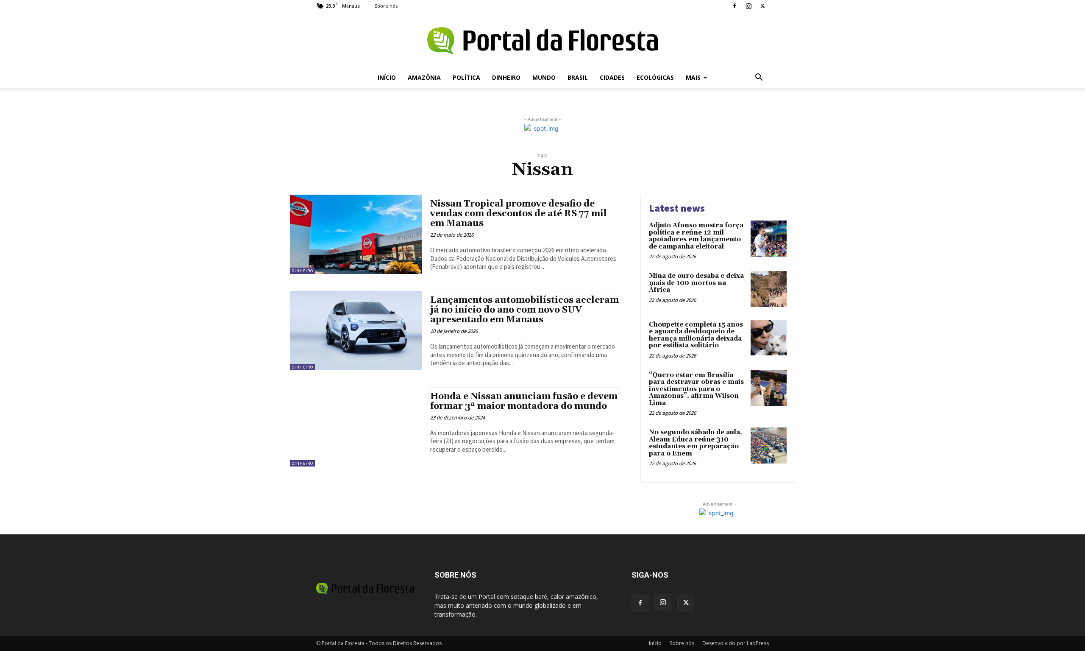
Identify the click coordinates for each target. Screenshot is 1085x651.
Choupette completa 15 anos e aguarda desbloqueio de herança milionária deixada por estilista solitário (696, 335)
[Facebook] (734, 6)
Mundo (544, 77)
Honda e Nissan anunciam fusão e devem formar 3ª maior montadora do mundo (524, 401)
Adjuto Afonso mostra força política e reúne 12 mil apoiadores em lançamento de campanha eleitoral (696, 236)
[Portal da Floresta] (542, 40)
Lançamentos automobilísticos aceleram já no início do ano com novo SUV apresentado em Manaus (524, 310)
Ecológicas (655, 77)
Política (466, 77)
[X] (762, 6)
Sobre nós (386, 6)
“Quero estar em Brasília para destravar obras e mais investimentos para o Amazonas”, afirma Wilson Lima (696, 389)
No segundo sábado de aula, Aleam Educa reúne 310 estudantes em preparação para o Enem (695, 443)
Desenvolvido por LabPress (735, 643)
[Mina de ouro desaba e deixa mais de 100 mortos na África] (769, 289)
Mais (693, 77)
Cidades (612, 77)
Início (387, 77)
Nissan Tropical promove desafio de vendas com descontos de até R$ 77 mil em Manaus (518, 213)
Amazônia (424, 77)
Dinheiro (506, 77)
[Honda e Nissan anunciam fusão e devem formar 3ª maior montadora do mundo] (356, 427)
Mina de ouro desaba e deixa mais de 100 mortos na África (696, 283)
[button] (758, 78)
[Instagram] (748, 6)
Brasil (578, 77)
